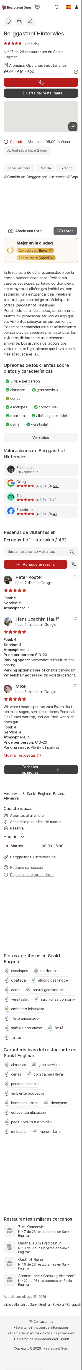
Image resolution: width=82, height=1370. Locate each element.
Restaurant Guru (56, 1348)
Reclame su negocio (26, 867)
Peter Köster (28, 577)
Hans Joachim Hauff (37, 619)
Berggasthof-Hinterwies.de (33, 857)
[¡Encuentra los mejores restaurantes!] (16, 7)
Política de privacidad (58, 1333)
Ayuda (64, 1339)
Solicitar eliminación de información (42, 1327)
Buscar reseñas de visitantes (31, 551)
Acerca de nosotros (24, 1333)
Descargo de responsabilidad (36, 1339)
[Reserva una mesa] (41, 82)
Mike (20, 686)
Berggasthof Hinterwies (34, 33)
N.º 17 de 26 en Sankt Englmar (33, 54)
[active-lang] (68, 7)
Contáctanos (43, 1321)
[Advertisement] (41, 916)
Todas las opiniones (30, 769)
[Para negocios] (37, 7)
